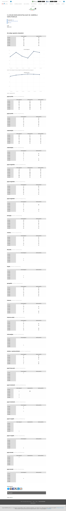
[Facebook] (13, 489)
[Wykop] (21, 489)
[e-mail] (11, 489)
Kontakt (33, 501)
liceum (10, 22)
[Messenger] (8, 489)
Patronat (36, 501)
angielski (33, 6)
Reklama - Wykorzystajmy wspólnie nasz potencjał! (26, 501)
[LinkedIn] (18, 489)
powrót (10, 492)
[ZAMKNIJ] (49, 508)
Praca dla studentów (42, 501)
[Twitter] (16, 489)
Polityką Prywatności (60, 507)
